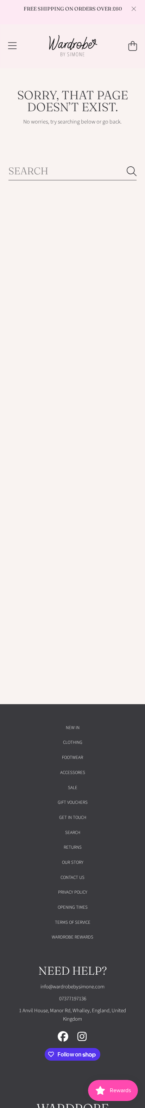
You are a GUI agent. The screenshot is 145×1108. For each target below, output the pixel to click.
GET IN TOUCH (72, 817)
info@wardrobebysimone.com (72, 986)
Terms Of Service (72, 922)
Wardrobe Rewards (72, 937)
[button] (12, 46)
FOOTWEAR (72, 757)
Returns (73, 847)
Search (72, 832)
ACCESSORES (72, 772)
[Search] (131, 171)
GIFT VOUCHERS (73, 802)
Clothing (72, 742)
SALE (72, 788)
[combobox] (72, 171)
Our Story (72, 862)
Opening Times (73, 907)
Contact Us (72, 877)
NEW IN (73, 728)
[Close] (133, 8)
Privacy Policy (72, 892)
